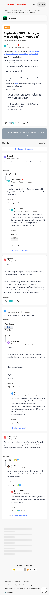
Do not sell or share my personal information (30, 588)
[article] (24, 165)
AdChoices (10, 592)
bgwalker (10, 258)
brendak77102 (19, 209)
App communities (17, 10)
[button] (4, 5)
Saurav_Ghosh (12, 45)
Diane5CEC (10, 156)
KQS (8, 310)
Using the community (11, 585)
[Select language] (34, 4)
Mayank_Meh (15, 341)
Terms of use (22, 585)
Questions (37, 10)
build (16, 51)
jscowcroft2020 (12, 436)
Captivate (27, 10)
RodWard (14, 465)
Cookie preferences (10, 588)
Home (6, 10)
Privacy (30, 585)
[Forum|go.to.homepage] (16, 4)
